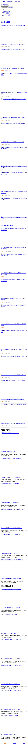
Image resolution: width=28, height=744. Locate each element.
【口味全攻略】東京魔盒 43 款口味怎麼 (10, 553)
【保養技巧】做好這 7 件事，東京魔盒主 (10, 477)
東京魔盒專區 (6, 11)
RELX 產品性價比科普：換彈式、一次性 (10, 709)
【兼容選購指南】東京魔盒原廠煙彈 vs (10, 502)
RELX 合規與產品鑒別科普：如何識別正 (10, 608)
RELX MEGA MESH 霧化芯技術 (8, 633)
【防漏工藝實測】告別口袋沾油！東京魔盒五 (11, 578)
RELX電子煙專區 (7, 12)
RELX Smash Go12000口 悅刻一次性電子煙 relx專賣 (13, 423)
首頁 (4, 9)
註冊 (19, 1)
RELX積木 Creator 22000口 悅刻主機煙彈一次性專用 (13, 375)
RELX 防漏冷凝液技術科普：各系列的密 (10, 658)
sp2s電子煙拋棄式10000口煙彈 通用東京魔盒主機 (12, 142)
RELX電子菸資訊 (7, 14)
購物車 (12, 1)
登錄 (16, 1)
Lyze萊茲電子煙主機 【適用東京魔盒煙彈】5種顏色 (13, 118)
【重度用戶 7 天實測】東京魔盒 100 (9, 451)
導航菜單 (11, 7)
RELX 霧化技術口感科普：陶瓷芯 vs (9, 734)
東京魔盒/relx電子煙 (5, 1)
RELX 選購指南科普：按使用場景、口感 (10, 684)
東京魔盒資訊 (6, 15)
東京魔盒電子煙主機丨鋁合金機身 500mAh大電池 (12, 68)
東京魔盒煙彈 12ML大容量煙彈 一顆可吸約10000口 (13, 44)
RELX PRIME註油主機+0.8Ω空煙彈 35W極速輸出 (12, 399)
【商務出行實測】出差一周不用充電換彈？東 (11, 528)
